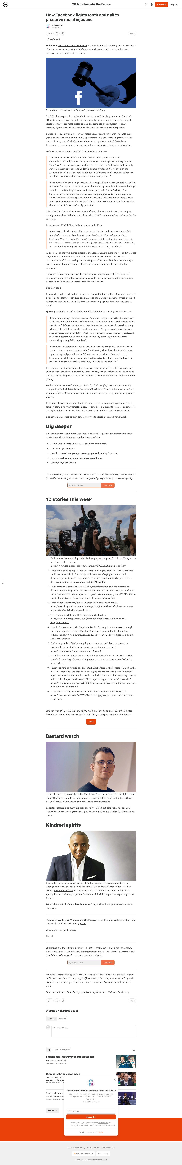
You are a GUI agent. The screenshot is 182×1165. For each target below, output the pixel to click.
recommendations (63, 890)
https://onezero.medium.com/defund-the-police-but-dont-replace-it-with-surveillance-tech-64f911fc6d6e (90, 580)
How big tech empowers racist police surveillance (76, 458)
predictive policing (104, 393)
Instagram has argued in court (82, 812)
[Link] (42, 426)
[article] (91, 1061)
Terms (96, 1147)
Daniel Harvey (57, 25)
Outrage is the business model (63, 1074)
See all (51, 1110)
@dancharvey (122, 992)
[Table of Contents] (2, 582)
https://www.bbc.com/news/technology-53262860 (75, 651)
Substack (78, 1160)
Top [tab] (48, 1050)
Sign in (174, 4)
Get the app (103, 1153)
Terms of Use (103, 1123)
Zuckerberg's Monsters (62, 448)
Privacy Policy (110, 1125)
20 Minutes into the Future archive (81, 437)
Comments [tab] (51, 1019)
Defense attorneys (55, 151)
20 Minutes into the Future (72, 45)
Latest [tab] (55, 1050)
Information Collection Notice (90, 1125)
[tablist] (56, 1018)
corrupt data (82, 393)
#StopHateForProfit (96, 887)
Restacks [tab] (62, 1019)
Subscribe (161, 4)
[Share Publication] (151, 4)
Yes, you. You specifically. (56, 1060)
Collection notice (107, 1147)
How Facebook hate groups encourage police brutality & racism (83, 453)
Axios (102, 110)
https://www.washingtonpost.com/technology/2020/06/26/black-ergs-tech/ (88, 566)
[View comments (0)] (57, 33)
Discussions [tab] (65, 1050)
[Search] (146, 4)
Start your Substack (84, 1153)
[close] (115, 1080)
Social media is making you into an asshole (70, 1056)
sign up (82, 923)
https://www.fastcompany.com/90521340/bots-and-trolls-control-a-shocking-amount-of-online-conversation (93, 596)
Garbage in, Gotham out (63, 463)
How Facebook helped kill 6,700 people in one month (78, 444)
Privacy (90, 1147)
